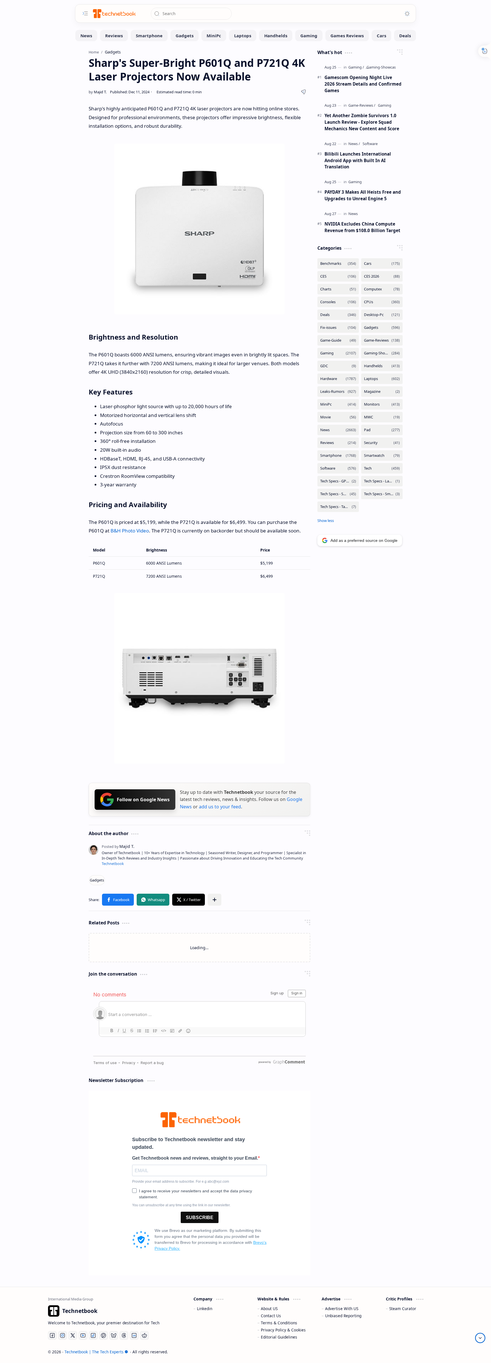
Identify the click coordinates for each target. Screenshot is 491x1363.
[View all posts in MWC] (382, 417)
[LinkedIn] (134, 1335)
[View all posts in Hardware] (338, 378)
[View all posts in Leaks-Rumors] (338, 391)
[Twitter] (72, 1335)
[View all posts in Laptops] (382, 378)
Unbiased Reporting (343, 1315)
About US (269, 1308)
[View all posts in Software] (338, 468)
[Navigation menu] (85, 13)
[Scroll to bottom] (480, 1338)
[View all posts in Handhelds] (382, 366)
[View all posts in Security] (382, 442)
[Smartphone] (149, 35)
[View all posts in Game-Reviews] (382, 340)
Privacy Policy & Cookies (283, 1330)
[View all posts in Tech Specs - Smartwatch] (382, 494)
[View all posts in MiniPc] (338, 404)
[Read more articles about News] (354, 143)
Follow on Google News (143, 799)
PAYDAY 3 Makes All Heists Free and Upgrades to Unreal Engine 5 (362, 195)
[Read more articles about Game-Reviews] (362, 105)
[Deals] (405, 35)
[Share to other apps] (214, 900)
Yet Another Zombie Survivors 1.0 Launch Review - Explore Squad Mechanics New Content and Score (361, 122)
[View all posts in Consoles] (338, 302)
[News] (86, 35)
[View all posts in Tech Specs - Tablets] (338, 506)
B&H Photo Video (130, 530)
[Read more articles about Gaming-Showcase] (382, 67)
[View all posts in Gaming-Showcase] (382, 353)
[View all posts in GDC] (338, 366)
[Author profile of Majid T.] (98, 91)
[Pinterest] (103, 1335)
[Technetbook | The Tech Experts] (113, 13)
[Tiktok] (93, 1335)
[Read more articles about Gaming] (356, 67)
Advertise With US (341, 1308)
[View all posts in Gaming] (338, 353)
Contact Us (271, 1315)
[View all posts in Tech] (382, 468)
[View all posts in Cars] (382, 263)
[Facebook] (52, 1335)
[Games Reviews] (347, 35)
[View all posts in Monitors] (382, 404)
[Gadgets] (184, 35)
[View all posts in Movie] (338, 417)
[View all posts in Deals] (338, 314)
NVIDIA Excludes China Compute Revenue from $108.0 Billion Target (362, 227)
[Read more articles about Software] (370, 143)
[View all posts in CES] (338, 276)
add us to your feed (220, 807)
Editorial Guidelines (279, 1337)
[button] (118, 900)
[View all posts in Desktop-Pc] (382, 314)
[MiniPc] (213, 35)
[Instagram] (62, 1335)
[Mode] (407, 13)
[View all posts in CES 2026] (382, 276)
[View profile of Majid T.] (118, 846)
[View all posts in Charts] (338, 289)
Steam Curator (402, 1308)
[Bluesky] (113, 1335)
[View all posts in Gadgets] (382, 327)
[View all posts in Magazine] (382, 391)
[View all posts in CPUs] (382, 302)
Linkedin (204, 1308)
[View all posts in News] (338, 430)
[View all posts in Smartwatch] (382, 455)
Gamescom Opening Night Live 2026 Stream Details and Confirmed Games (362, 84)
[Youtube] (83, 1335)
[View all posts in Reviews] (338, 442)
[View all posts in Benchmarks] (338, 263)
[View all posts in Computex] (382, 289)
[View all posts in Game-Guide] (338, 340)
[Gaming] (309, 35)
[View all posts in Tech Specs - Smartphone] (338, 494)
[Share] (303, 92)
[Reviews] (114, 35)
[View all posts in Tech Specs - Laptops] (382, 481)
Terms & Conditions (279, 1322)
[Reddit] (144, 1335)
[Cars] (381, 35)
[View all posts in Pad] (382, 430)
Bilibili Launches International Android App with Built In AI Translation (357, 160)
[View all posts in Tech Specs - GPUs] (338, 481)
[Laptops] (242, 35)
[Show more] (325, 520)
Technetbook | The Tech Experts (94, 1351)
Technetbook (113, 863)
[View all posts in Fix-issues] (338, 327)
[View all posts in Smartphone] (338, 455)
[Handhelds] (275, 35)
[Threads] (124, 1335)
